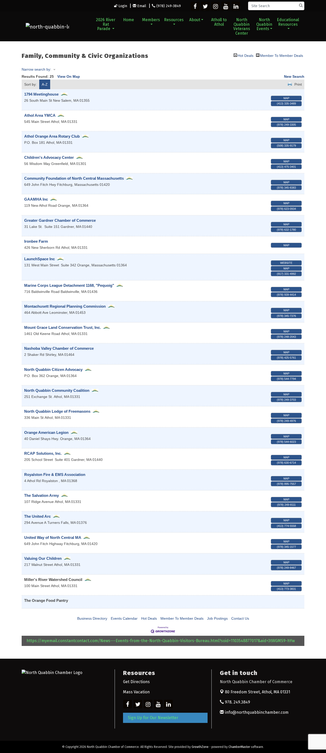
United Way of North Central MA (52, 537)
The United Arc (37, 516)
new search (294, 76)
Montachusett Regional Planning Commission (65, 306)
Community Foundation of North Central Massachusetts (74, 178)
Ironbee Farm (36, 241)
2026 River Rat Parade (105, 24)
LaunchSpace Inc (39, 259)
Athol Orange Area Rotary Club (52, 136)
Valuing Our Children (43, 558)
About (194, 19)
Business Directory (92, 618)
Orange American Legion (46, 432)
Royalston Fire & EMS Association (54, 474)
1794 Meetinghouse (41, 94)
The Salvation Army (41, 495)
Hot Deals (245, 55)
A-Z (45, 84)
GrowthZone (200, 747)
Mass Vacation (136, 692)
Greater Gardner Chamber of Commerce (60, 220)
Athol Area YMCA (39, 115)
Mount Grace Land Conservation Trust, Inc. (62, 327)
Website (286, 262)
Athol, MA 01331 (257, 692)
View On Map (68, 76)
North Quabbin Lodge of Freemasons (57, 411)
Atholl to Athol (219, 22)
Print (298, 84)
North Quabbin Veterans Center (241, 26)
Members (151, 19)
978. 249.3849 (237, 702)
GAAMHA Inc (36, 199)
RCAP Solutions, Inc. (43, 453)
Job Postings (217, 618)
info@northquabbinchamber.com (256, 712)
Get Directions (136, 681)
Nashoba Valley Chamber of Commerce (59, 348)
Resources (174, 19)
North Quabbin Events (264, 24)
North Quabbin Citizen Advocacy (53, 369)
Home (128, 19)
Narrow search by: (36, 69)
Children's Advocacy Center (49, 157)
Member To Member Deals (281, 55)
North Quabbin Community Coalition (56, 390)
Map (286, 98)
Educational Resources (288, 22)
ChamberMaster (239, 747)
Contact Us (240, 618)
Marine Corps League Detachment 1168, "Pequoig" (69, 285)
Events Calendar (124, 618)
